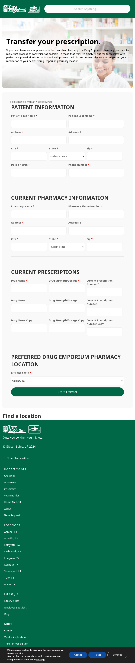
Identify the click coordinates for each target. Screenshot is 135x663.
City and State (21, 373)
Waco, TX (9, 584)
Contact (9, 630)
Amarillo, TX (11, 538)
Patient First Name (24, 115)
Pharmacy (10, 482)
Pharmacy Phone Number (85, 206)
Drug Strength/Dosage (64, 280)
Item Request (12, 515)
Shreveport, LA (12, 571)
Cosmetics (10, 489)
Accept (78, 654)
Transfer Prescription (16, 643)
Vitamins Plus (12, 495)
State (53, 148)
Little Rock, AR (12, 551)
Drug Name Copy (21, 320)
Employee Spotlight (15, 607)
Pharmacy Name (22, 206)
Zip (90, 148)
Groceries (9, 475)
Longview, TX (11, 558)
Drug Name (19, 280)
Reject (97, 654)
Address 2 (74, 132)
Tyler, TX (9, 578)
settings (40, 659)
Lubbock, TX (11, 564)
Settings (117, 654)
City (14, 148)
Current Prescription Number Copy (99, 322)
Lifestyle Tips (11, 600)
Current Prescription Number (99, 282)
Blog (6, 614)
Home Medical (12, 502)
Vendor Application (15, 637)
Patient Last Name (81, 115)
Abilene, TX (10, 532)
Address (17, 132)
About (7, 508)
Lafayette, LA (12, 545)
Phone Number (78, 164)
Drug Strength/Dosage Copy (66, 320)
